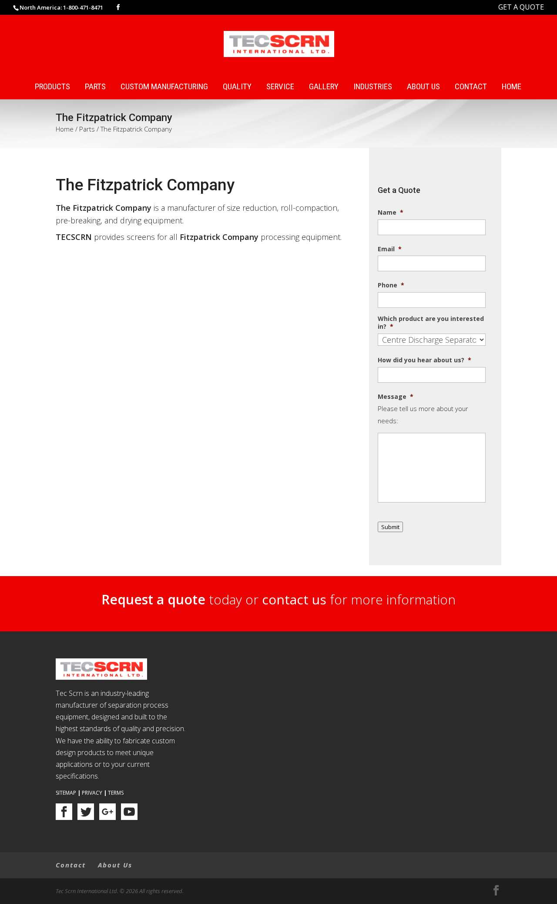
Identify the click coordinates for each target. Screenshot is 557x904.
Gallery (324, 86)
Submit (390, 527)
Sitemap (66, 792)
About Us (423, 86)
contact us (294, 599)
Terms (116, 792)
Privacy (92, 792)
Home (511, 86)
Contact (471, 86)
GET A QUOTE (521, 7)
